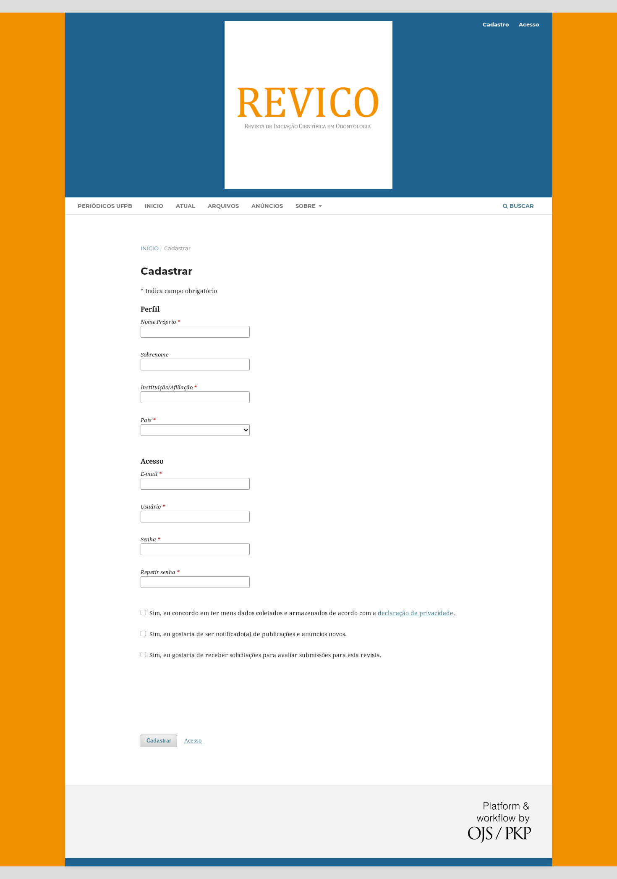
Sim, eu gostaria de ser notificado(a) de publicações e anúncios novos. (247, 634)
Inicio (154, 205)
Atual (185, 205)
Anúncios (267, 205)
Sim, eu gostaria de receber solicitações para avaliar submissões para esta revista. (265, 655)
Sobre (306, 205)
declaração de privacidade (415, 613)
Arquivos (223, 205)
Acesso (529, 24)
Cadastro (496, 24)
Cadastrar (158, 740)
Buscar (521, 205)
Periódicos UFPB (105, 205)
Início (150, 248)
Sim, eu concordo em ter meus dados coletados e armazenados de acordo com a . (301, 613)
